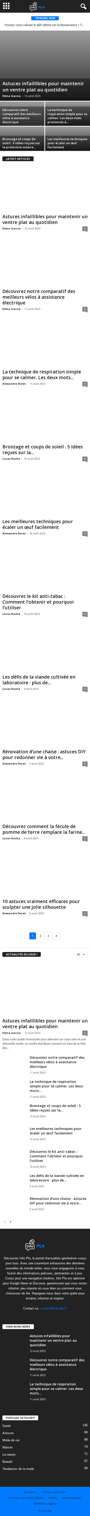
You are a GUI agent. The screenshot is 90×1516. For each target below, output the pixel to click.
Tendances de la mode (18, 1469)
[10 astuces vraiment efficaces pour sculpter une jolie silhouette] (45, 873)
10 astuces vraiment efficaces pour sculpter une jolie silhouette (41, 904)
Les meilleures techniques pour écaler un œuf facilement (67, 143)
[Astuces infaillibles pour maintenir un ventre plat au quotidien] (45, 66)
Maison (7, 1447)
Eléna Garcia (11, 96)
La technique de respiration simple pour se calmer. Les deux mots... (41, 375)
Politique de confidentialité (25, 1498)
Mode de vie (10, 1440)
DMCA (52, 1498)
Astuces (8, 1433)
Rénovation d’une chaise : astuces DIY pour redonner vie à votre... (44, 755)
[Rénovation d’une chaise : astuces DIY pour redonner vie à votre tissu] (45, 724)
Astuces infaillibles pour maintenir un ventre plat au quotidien (43, 86)
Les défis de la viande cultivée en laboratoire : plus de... (38, 680)
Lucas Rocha (11, 458)
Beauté (7, 1461)
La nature (8, 1454)
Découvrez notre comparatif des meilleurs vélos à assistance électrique (21, 116)
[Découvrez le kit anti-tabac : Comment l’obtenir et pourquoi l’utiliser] (45, 568)
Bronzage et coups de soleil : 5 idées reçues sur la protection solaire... (21, 143)
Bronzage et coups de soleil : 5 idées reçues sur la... (42, 450)
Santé (6, 1426)
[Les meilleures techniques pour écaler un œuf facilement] (45, 494)
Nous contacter (72, 1498)
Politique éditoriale (53, 1492)
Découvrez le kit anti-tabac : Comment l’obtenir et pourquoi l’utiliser (38, 602)
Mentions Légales (45, 1503)
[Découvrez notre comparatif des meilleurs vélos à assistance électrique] (45, 264)
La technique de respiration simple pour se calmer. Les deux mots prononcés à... (67, 116)
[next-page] (10, 1221)
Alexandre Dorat (14, 383)
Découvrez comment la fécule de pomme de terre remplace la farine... (43, 829)
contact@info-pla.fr (53, 1308)
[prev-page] (4, 1221)
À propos (30, 1492)
